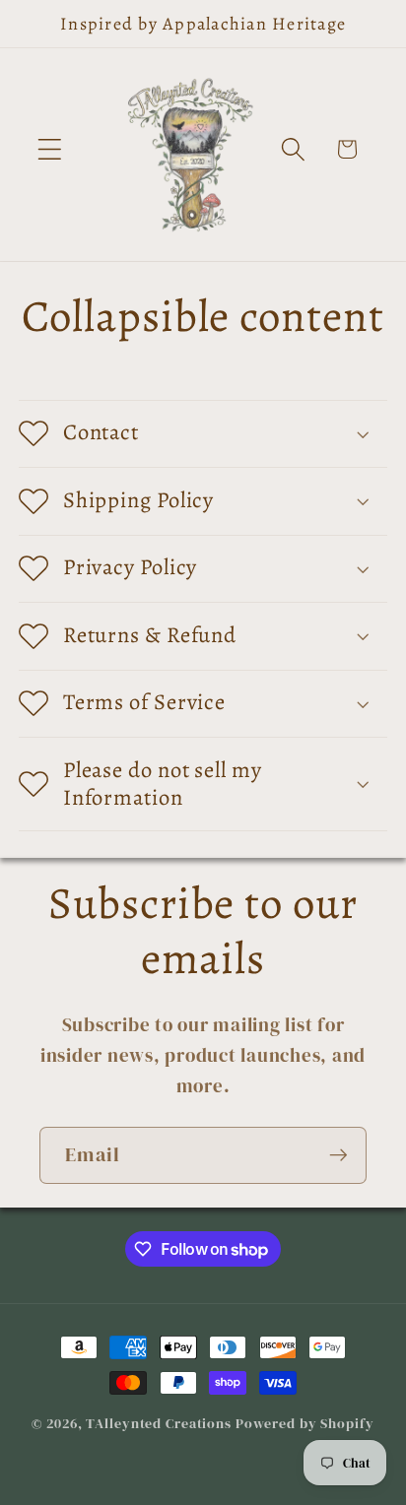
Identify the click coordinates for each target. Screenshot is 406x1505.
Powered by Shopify (305, 1423)
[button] (50, 149)
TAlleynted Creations (159, 1423)
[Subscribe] (338, 1155)
